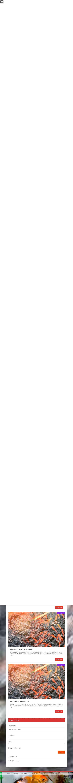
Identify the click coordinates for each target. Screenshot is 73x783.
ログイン (61, 752)
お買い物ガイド (25, 773)
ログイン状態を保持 (15, 748)
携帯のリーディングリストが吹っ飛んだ (21, 649)
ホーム (9, 773)
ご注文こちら (12, 725)
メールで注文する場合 (15, 729)
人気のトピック (12, 756)
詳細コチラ (59, 607)
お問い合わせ (55, 773)
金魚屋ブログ (45, 773)
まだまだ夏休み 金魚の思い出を (19, 701)
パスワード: (11, 741)
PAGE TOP (69, 757)
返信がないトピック (13, 761)
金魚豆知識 (35, 773)
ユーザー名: (11, 735)
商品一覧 (15, 773)
